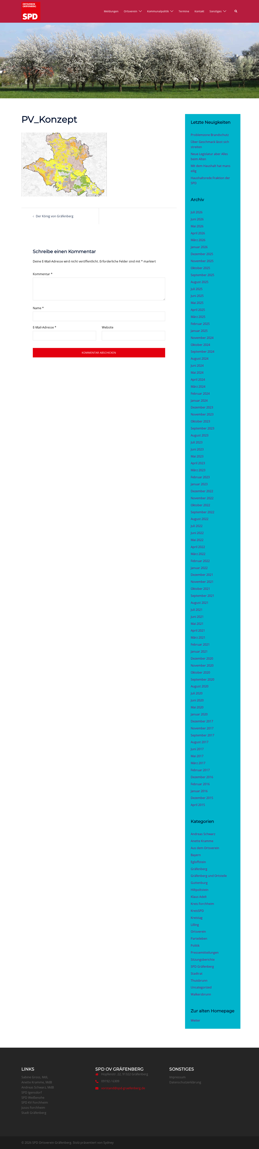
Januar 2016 (199, 791)
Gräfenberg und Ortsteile (209, 876)
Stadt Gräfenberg (33, 1113)
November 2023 (202, 414)
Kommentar (43, 274)
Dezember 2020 (202, 658)
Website (107, 327)
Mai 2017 (197, 756)
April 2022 (198, 547)
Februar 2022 (200, 561)
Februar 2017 (200, 770)
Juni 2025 (197, 296)
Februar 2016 (200, 784)
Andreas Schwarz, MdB (37, 1087)
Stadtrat (196, 973)
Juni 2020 (197, 700)
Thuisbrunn (199, 980)
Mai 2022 (197, 540)
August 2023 (199, 435)
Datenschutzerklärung (185, 1082)
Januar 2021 (199, 651)
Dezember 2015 (202, 798)
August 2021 (199, 603)
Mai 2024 (197, 372)
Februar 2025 (200, 324)
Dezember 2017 (202, 721)
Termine (184, 11)
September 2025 (202, 275)
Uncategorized (201, 987)
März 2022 (198, 554)
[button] (236, 11)
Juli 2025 (196, 289)
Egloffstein (198, 862)
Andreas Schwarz (203, 834)
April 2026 (198, 233)
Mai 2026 (197, 226)
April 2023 (198, 463)
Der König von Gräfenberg (54, 216)
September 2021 (202, 596)
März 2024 (198, 386)
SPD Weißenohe (32, 1097)
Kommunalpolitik (158, 11)
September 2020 (202, 679)
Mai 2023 (197, 456)
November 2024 (202, 338)
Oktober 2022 (200, 505)
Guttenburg (199, 883)
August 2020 (199, 686)
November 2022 (202, 498)
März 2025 (198, 317)
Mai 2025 (197, 303)
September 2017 (202, 735)
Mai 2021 (197, 624)
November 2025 (202, 261)
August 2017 (199, 742)
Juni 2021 (197, 617)
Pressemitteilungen (205, 952)
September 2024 (202, 351)
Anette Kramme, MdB (36, 1082)
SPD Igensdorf (31, 1092)
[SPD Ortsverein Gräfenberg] (30, 11)
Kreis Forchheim (202, 904)
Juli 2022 (196, 526)
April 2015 (198, 805)
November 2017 (202, 728)
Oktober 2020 (200, 672)
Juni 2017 (197, 749)
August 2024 (199, 358)
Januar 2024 (199, 400)
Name (38, 308)
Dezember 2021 (202, 575)
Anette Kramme (202, 841)
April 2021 (198, 630)
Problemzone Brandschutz (210, 135)
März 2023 (198, 470)
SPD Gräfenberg (202, 966)
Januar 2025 (199, 331)
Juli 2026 (196, 212)
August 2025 (199, 282)
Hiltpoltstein (199, 890)
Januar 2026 (199, 247)
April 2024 (198, 379)
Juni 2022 (197, 533)
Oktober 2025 (200, 268)
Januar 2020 (199, 714)
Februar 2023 (200, 477)
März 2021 (198, 637)
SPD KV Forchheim (34, 1102)
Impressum (177, 1077)
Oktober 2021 (200, 589)
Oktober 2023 (200, 421)
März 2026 (198, 240)
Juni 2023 (197, 449)
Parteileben (199, 938)
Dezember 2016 (202, 777)
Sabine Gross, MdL (34, 1077)
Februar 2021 (200, 644)
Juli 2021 (196, 610)
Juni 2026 (197, 219)
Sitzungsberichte (203, 959)
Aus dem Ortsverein (205, 848)
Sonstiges (216, 11)
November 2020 (202, 665)
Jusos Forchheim (33, 1108)
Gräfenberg (199, 869)
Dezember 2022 (202, 491)
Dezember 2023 (202, 407)
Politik (195, 945)
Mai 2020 (197, 707)
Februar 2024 (200, 393)
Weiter (195, 1020)
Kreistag (196, 918)
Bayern (196, 855)
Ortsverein (130, 11)
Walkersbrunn (201, 994)
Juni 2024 (197, 365)
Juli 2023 (196, 442)
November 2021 (202, 582)
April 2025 (198, 310)
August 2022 (199, 519)
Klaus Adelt (199, 897)
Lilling (195, 925)
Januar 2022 (199, 568)
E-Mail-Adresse (44, 327)
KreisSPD (197, 911)
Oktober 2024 (200, 345)
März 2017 (198, 763)
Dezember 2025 (202, 254)
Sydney (108, 1142)
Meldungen (111, 11)
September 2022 (202, 512)
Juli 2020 (196, 693)
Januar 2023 (199, 484)
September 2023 (202, 428)
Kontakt (199, 11)
